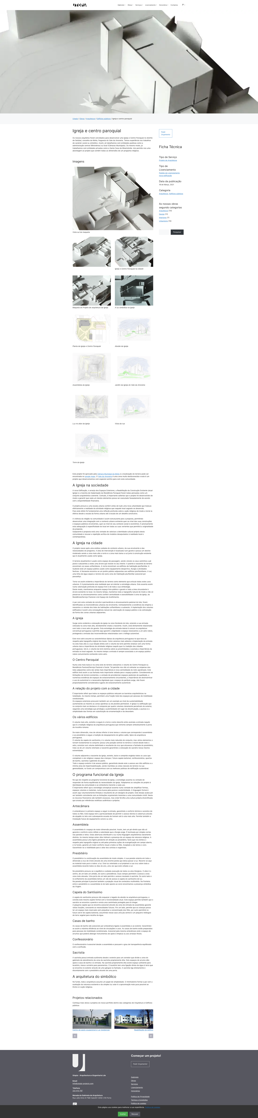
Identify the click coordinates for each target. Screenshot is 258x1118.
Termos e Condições (139, 1100)
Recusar (135, 1114)
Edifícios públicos (104, 119)
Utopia (75, 119)
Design (162, 214)
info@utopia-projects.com (83, 1084)
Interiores (163, 218)
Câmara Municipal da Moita (108, 474)
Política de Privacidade (140, 1097)
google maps (90, 476)
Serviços (138, 5)
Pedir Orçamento (165, 133)
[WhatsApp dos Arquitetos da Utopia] (76, 1104)
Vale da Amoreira (105, 476)
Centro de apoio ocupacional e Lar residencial (91, 1030)
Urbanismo (163, 221)
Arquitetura (90, 119)
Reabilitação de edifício (143, 1030)
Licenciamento (150, 5)
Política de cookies (152, 1107)
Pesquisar (177, 232)
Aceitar (123, 1114)
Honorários (163, 5)
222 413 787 (78, 1091)
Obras (130, 5)
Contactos (174, 5)
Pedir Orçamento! (140, 1064)
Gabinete (121, 5)
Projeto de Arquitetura (168, 160)
